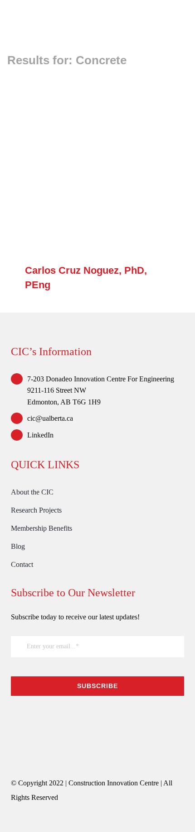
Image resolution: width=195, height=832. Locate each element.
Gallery (111, 166)
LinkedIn (40, 435)
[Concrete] (97, 166)
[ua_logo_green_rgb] (79, 716)
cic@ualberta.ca (50, 418)
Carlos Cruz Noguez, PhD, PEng (84, 166)
